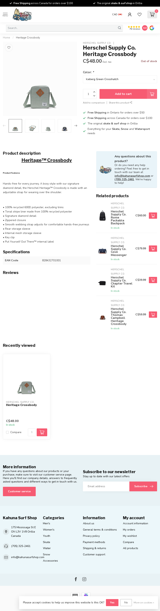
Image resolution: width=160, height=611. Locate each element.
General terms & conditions (100, 530)
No (126, 602)
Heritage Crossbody (28, 37)
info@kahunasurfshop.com (132, 176)
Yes (112, 602)
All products (130, 548)
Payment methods (94, 542)
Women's (48, 530)
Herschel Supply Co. (97, 43)
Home (6, 37)
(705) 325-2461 (124, 179)
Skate (46, 542)
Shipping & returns (94, 548)
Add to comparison (94, 102)
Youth (46, 536)
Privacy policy (91, 536)
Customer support (94, 554)
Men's (46, 523)
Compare (15, 432)
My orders (129, 530)
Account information (135, 523)
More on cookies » (144, 602)
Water (47, 548)
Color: (88, 72)
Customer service (19, 491)
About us (88, 523)
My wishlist (130, 536)
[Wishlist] (139, 14)
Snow (46, 554)
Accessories (50, 561)
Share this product (119, 102)
